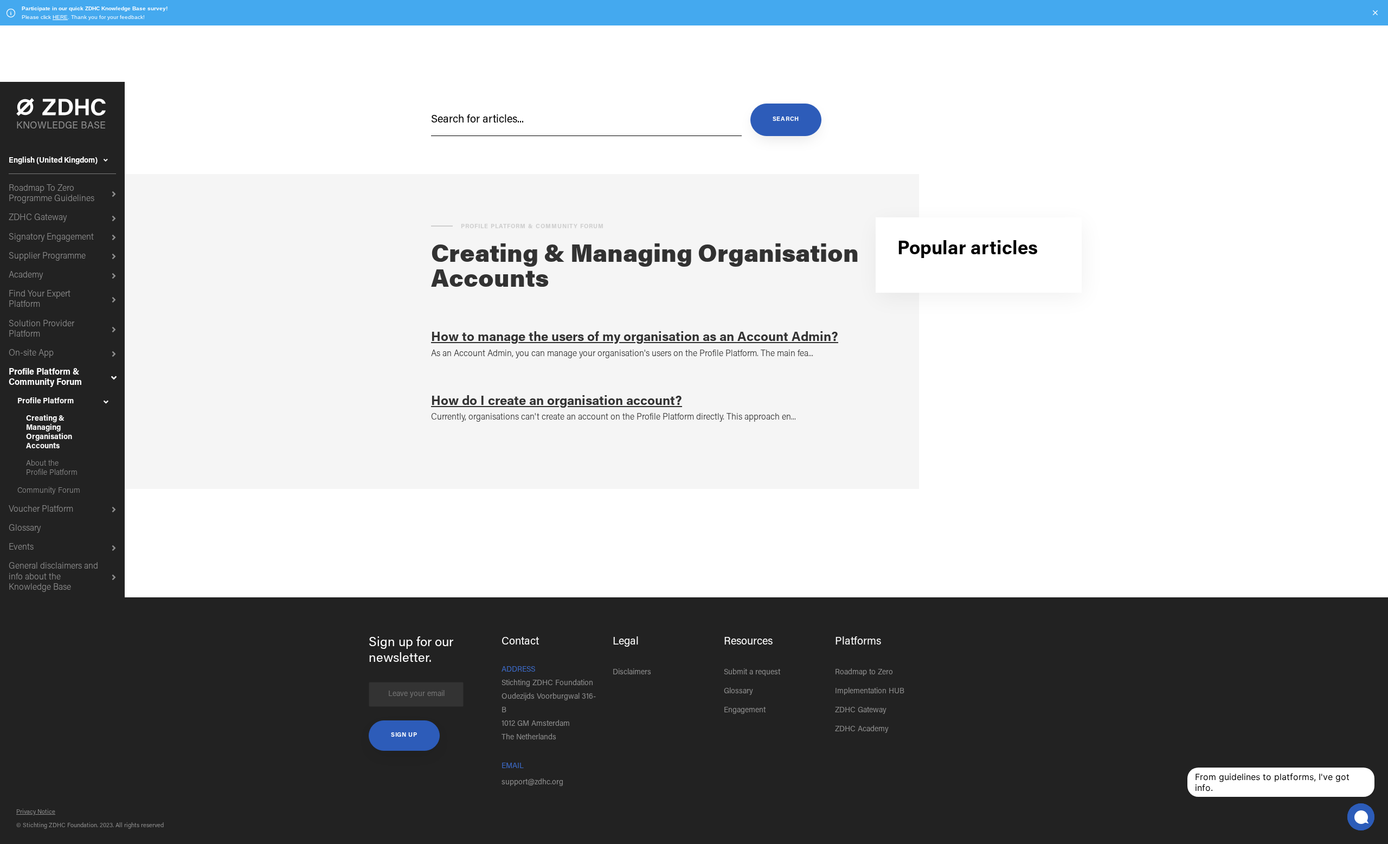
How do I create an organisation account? (556, 401)
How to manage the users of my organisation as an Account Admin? (634, 337)
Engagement (745, 710)
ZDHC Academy (862, 729)
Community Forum (48, 491)
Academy (26, 275)
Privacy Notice (35, 812)
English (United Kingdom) (54, 161)
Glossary (25, 528)
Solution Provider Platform (41, 329)
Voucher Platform (41, 509)
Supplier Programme (47, 256)
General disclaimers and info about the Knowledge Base (53, 576)
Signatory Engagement (51, 237)
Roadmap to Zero (864, 673)
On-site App (31, 353)
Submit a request (752, 673)
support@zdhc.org (532, 783)
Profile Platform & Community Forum (45, 377)
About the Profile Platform (52, 468)
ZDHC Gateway (38, 218)
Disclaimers (632, 673)
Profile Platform (45, 401)
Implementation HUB (869, 691)
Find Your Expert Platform (39, 299)
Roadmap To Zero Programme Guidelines (51, 193)
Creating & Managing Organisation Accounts (49, 432)
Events (21, 547)
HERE (60, 17)
